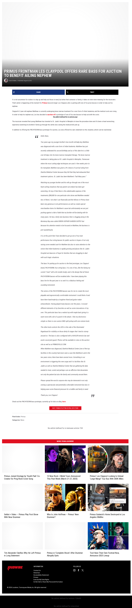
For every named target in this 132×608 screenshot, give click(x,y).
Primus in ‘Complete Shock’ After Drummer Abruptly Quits (65, 554)
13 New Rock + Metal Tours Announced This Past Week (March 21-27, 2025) (63, 477)
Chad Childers (12, 80)
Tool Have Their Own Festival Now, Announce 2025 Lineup (104, 554)
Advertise (37, 573)
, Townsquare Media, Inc (26, 587)
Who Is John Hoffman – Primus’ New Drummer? (63, 515)
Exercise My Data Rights (41, 579)
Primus (44, 103)
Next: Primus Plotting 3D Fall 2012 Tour (65, 408)
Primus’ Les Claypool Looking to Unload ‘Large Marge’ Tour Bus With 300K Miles (106, 477)
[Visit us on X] (83, 570)
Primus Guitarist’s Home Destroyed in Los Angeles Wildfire (107, 515)
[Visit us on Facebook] (79, 570)
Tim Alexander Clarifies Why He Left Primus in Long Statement (22, 554)
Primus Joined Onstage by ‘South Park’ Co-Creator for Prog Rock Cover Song (22, 477)
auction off (51, 115)
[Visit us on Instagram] (75, 570)
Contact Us (37, 570)
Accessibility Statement (41, 575)
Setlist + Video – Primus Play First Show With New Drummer (21, 515)
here (64, 402)
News (22, 420)
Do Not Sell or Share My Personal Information (48, 582)
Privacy (36, 577)
